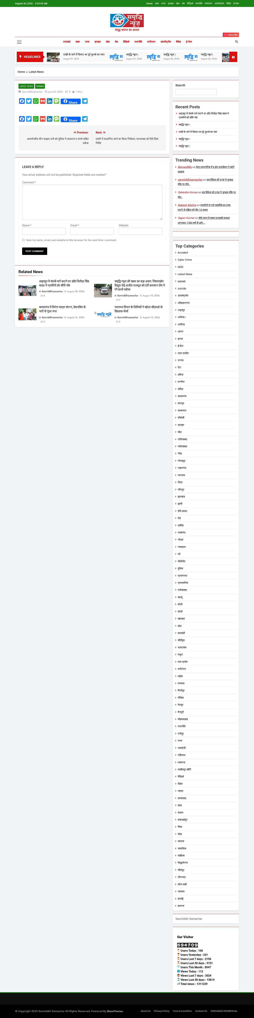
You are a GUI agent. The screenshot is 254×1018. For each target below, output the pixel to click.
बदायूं (180, 597)
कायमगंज (182, 410)
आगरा (180, 331)
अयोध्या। (182, 317)
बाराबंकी (181, 633)
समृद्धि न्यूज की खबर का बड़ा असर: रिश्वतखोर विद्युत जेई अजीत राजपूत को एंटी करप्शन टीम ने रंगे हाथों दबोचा (140, 285)
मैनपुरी (181, 712)
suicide (182, 288)
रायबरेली (182, 748)
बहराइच (181, 618)
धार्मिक (181, 525)
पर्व (179, 554)
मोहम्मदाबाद (183, 719)
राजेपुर (181, 733)
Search (180, 85)
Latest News (26, 86)
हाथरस (181, 905)
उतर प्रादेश (183, 353)
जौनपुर (181, 489)
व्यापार (180, 791)
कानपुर (181, 403)
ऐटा (179, 367)
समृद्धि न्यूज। (113, 54)
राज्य (163, 3)
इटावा (180, 338)
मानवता (181, 683)
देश (183, 3)
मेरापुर (180, 704)
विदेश (229, 3)
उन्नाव (181, 360)
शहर (157, 3)
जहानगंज (182, 467)
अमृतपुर (181, 310)
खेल (178, 3)
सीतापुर (181, 870)
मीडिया (181, 697)
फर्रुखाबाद (40, 86)
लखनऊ (181, 762)
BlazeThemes (115, 1011)
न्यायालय (182, 547)
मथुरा (180, 654)
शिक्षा (180, 826)
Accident (183, 252)
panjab (181, 281)
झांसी (180, 503)
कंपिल (180, 389)
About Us (145, 1011)
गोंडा (180, 453)
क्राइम (171, 3)
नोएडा (180, 539)
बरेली (180, 604)
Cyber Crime (185, 259)
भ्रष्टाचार (182, 647)
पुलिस (180, 568)
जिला (180, 482)
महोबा (180, 676)
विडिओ (190, 3)
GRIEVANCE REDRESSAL (224, 1011)
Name (26, 225)
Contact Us (201, 1011)
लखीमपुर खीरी (184, 769)
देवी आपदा (182, 511)
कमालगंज (182, 396)
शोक (180, 834)
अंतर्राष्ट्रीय (219, 3)
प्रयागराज (182, 575)
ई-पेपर (236, 3)
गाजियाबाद (182, 439)
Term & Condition (182, 1011)
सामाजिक (182, 848)
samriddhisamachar (32, 91)
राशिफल (181, 755)
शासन (180, 812)
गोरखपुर (181, 460)
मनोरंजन (208, 3)
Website (123, 225)
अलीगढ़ (181, 324)
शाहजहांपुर (182, 819)
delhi (180, 266)
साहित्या (181, 855)
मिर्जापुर (181, 690)
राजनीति (199, 3)
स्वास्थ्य (181, 891)
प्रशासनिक (183, 582)
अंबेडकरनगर (184, 302)
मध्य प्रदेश (183, 661)
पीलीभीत (181, 561)
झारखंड (181, 496)
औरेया (180, 374)
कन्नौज (181, 381)
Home (149, 3)
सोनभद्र (182, 877)
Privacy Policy (161, 1011)
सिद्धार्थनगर (183, 862)
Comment (29, 182)
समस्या (181, 841)
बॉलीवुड (181, 640)
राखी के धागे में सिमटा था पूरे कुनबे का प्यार (64, 54)
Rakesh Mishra (187, 205)
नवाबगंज (182, 532)
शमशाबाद (182, 798)
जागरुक (181, 475)
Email (74, 225)
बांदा (179, 626)
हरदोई (180, 898)
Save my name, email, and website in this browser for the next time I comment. (71, 240)
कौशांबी (181, 417)
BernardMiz (185, 167)
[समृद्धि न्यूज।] (97, 57)
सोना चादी (182, 884)
